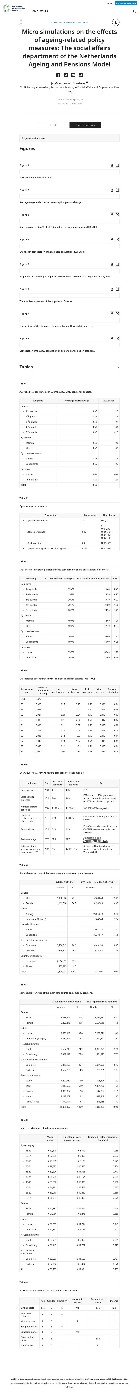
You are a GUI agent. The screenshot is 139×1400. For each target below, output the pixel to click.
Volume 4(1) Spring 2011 (69, 103)
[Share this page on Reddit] (81, 75)
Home (34, 11)
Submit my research (126, 3)
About (109, 3)
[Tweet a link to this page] (66, 75)
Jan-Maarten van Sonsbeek (68, 83)
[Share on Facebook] (58, 75)
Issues (44, 11)
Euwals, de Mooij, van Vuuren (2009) (100, 818)
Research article (63, 99)
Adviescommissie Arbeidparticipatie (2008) (95, 839)
